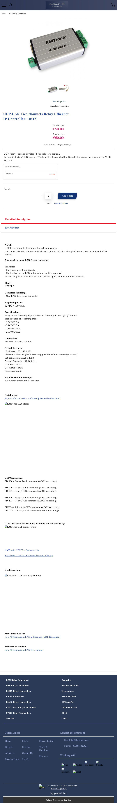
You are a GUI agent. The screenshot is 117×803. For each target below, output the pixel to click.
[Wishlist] (106, 5)
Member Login (12, 759)
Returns (8, 747)
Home (4, 13)
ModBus (10, 718)
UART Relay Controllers (18, 713)
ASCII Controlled (70, 685)
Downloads (12, 227)
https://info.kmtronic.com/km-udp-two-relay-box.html (32, 398)
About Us (9, 753)
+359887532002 (78, 746)
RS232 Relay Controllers (18, 702)
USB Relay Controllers (17, 685)
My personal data (58, 793)
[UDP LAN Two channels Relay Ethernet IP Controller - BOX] (58, 80)
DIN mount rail (69, 707)
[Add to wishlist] (109, 188)
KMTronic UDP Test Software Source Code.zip (29, 555)
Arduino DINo (69, 696)
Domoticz (66, 680)
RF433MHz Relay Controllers (21, 707)
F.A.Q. (25, 741)
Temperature (68, 691)
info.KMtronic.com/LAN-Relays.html (24, 650)
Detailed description (17, 219)
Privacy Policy (46, 741)
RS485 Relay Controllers (18, 691)
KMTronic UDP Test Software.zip (22, 550)
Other (64, 718)
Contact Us (27, 753)
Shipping (43, 756)
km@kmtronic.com (80, 740)
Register (26, 747)
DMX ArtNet (68, 702)
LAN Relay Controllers (17, 13)
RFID (64, 713)
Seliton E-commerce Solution (58, 800)
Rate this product (59, 101)
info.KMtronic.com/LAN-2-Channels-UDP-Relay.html (32, 637)
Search (25, 759)
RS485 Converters (15, 696)
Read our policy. (59, 788)
